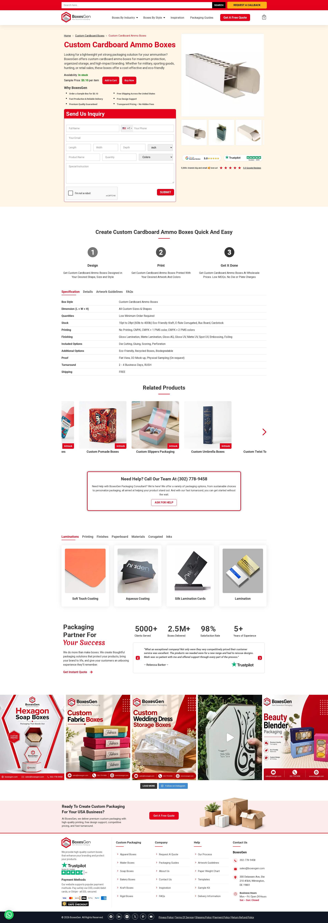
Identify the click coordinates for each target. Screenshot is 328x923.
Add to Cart (111, 80)
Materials (138, 536)
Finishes (102, 536)
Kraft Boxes (126, 887)
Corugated (155, 536)
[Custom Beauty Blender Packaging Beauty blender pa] (296, 737)
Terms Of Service (184, 917)
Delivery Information (209, 896)
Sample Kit (204, 887)
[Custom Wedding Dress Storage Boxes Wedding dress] (164, 737)
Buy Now (129, 80)
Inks (169, 536)
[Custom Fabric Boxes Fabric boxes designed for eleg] (98, 737)
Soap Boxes (127, 871)
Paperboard (120, 536)
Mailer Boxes (127, 862)
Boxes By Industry (123, 17)
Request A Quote (168, 854)
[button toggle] (9, 915)
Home (67, 35)
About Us (164, 871)
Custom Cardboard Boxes (89, 35)
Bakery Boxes (127, 879)
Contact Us (165, 879)
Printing (87, 536)
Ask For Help (164, 502)
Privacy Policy (166, 917)
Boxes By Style (152, 17)
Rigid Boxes (126, 896)
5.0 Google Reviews (252, 168)
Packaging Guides (201, 17)
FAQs (129, 291)
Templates (204, 879)
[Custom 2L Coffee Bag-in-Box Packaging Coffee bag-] (230, 737)
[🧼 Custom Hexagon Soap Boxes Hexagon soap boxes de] (32, 737)
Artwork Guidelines (109, 291)
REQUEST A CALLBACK (247, 5)
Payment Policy (221, 917)
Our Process (205, 854)
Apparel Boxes (128, 854)
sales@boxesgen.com (252, 868)
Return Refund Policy (242, 917)
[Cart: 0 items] (264, 17)
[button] (264, 432)
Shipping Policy (203, 917)
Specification (71, 291)
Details (88, 291)
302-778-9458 (247, 860)
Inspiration (177, 17)
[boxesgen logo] (76, 847)
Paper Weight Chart (209, 871)
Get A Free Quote (235, 17)
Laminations (70, 536)
